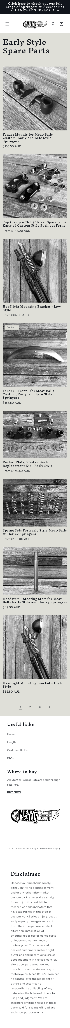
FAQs (10, 758)
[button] (7, 24)
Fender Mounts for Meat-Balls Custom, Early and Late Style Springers (28, 138)
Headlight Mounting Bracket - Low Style (32, 308)
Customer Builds (17, 750)
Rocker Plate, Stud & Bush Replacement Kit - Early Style (28, 463)
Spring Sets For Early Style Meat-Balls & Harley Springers (35, 532)
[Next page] (49, 707)
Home (11, 734)
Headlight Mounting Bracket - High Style (32, 684)
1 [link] (20, 707)
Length (11, 742)
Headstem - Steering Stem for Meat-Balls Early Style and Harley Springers (35, 600)
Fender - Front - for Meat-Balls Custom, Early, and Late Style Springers (28, 394)
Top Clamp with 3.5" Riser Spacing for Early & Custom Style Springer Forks (34, 223)
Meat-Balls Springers (29, 848)
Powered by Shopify (50, 848)
